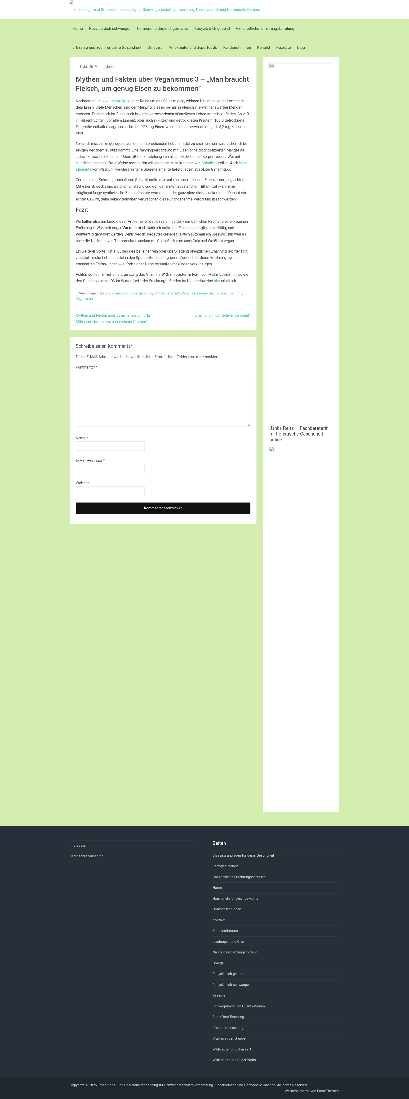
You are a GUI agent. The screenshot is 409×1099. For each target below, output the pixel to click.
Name (82, 438)
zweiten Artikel (114, 101)
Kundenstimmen (237, 47)
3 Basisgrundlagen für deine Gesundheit (107, 47)
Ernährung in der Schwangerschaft (222, 315)
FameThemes (328, 1091)
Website (83, 483)
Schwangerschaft (167, 293)
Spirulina (208, 163)
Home (78, 28)
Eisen (116, 293)
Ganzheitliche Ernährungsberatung (265, 28)
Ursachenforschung (228, 1028)
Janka (110, 67)
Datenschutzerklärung (86, 856)
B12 (108, 293)
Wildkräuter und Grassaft (232, 1049)
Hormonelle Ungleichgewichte (162, 28)
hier (217, 281)
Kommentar (86, 367)
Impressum (78, 845)
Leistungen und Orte (228, 941)
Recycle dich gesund (212, 28)
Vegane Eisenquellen (197, 293)
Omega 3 (155, 47)
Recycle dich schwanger (110, 28)
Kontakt (263, 47)
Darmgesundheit (225, 866)
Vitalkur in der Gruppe (229, 1038)
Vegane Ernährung (228, 293)
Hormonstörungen (227, 909)
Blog (301, 47)
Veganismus (85, 299)
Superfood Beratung (228, 1017)
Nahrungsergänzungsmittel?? (235, 952)
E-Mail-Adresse (90, 460)
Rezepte (283, 47)
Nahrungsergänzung (136, 293)
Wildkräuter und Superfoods (193, 47)
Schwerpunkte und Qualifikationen (239, 1006)
